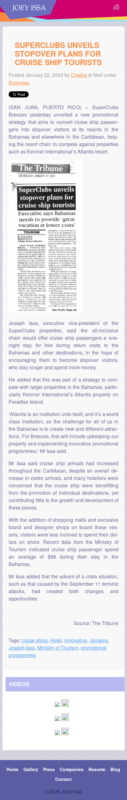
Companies (72, 769)
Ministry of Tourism (57, 647)
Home (12, 769)
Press (49, 769)
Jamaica (98, 640)
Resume (96, 769)
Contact (63, 779)
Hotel (56, 640)
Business (19, 82)
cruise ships (35, 640)
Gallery (30, 769)
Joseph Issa (22, 647)
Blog (115, 769)
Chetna (79, 74)
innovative (75, 640)
